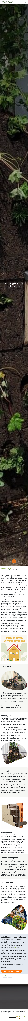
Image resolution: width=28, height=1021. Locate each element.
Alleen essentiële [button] (22, 1016)
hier (15, 947)
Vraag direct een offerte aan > (11, 971)
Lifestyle (10, 976)
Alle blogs (3, 568)
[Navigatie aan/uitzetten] (26, 2)
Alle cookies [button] (23, 1018)
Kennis (9, 568)
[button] (12, 1016)
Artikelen (5, 976)
